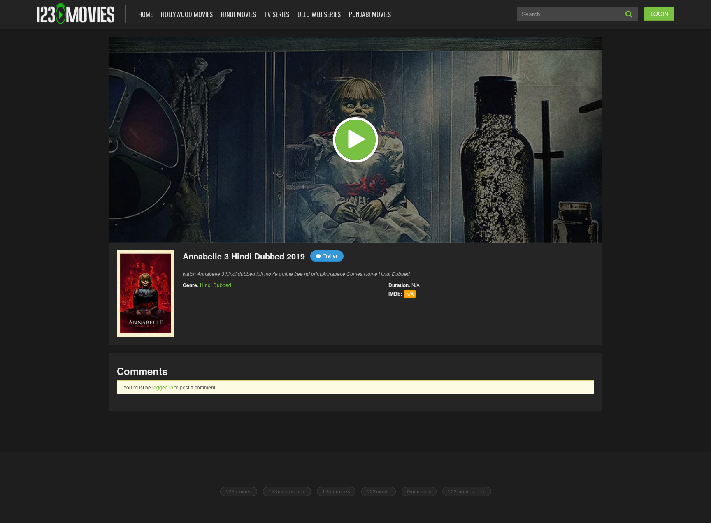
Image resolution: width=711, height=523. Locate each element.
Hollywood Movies (187, 14)
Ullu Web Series (319, 14)
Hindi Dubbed (215, 284)
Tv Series (276, 14)
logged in (162, 387)
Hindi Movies (238, 14)
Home (145, 14)
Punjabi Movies (370, 14)
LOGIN (659, 13)
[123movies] (75, 13)
